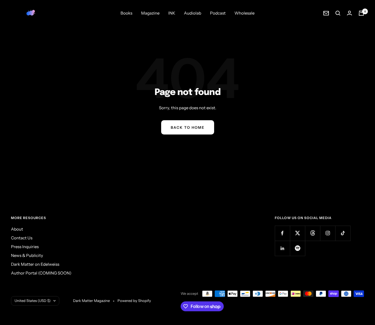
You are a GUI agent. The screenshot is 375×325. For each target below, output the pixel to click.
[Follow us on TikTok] (342, 233)
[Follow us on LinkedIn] (282, 248)
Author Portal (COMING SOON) (41, 273)
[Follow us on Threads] (312, 233)
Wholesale (244, 13)
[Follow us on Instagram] (327, 233)
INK (171, 13)
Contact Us (21, 237)
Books (126, 13)
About (17, 229)
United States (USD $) (33, 300)
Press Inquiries (25, 246)
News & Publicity (27, 255)
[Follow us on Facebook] (282, 233)
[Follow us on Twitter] (297, 233)
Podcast (218, 13)
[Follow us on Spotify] (297, 248)
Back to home (188, 127)
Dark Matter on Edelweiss (35, 264)
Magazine (150, 13)
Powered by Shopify (134, 300)
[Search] (337, 13)
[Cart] (361, 13)
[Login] (349, 13)
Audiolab (192, 13)
